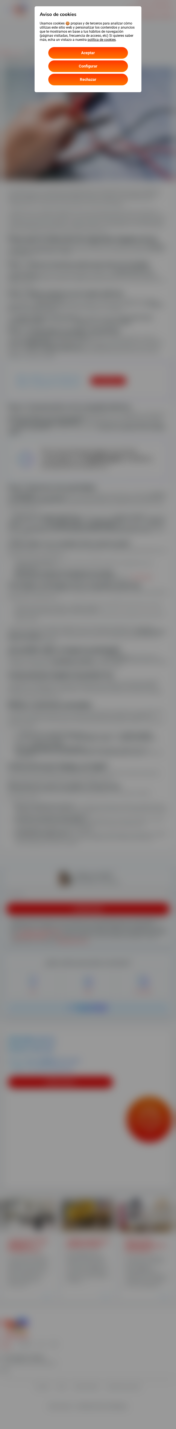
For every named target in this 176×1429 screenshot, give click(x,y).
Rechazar (88, 79)
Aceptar (88, 53)
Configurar (88, 66)
